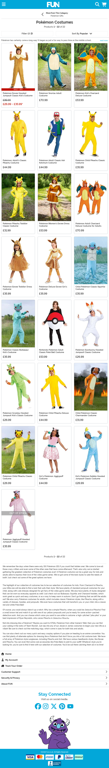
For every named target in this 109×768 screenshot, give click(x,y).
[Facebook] (38, 706)
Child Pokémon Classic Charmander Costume (86, 414)
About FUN (6, 684)
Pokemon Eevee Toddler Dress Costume (17, 288)
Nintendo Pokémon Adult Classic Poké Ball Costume (51, 351)
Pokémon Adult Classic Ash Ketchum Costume (52, 161)
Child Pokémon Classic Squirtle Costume (90, 288)
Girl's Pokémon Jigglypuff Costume (51, 477)
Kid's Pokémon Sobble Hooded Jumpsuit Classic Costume (90, 477)
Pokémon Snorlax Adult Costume (50, 94)
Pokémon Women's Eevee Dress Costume (54, 224)
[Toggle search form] (97, 4)
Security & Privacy (10, 678)
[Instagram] (45, 706)
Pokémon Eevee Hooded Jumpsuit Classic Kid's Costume (18, 94)
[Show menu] (3, 4)
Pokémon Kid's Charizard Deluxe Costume (87, 94)
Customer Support (10, 672)
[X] (54, 706)
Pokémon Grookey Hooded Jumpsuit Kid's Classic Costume (18, 414)
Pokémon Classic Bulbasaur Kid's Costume (16, 351)
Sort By (80, 33)
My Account (11, 660)
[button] (104, 4)
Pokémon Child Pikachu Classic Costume (90, 161)
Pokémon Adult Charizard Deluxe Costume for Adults (88, 224)
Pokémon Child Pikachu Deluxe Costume (54, 414)
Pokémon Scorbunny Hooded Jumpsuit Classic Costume (89, 351)
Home (8, 654)
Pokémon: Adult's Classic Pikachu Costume (14, 161)
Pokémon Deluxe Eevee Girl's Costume (53, 288)
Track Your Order (13, 666)
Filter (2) (26, 33)
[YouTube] (70, 706)
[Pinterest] (62, 706)
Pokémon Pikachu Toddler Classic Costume (15, 224)
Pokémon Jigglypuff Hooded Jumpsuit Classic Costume (16, 540)
